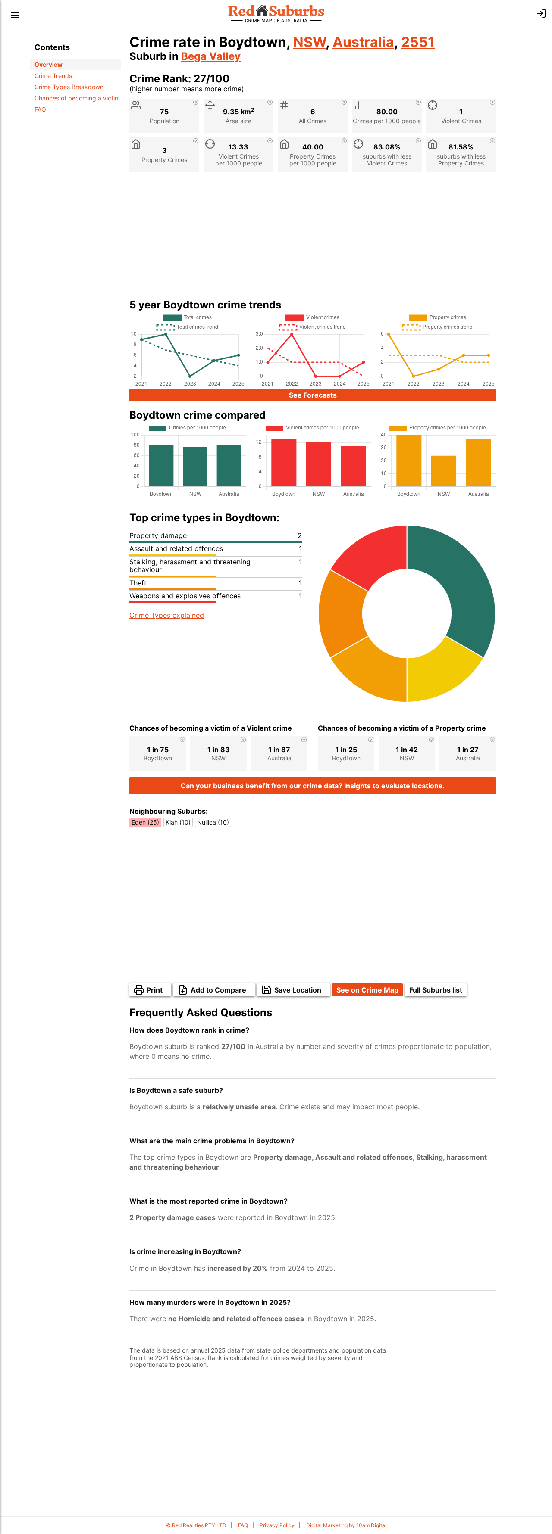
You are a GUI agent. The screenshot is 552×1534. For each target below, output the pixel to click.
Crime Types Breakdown (69, 86)
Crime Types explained (166, 615)
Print (155, 990)
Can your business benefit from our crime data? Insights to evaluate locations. (313, 785)
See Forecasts (313, 395)
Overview (48, 64)
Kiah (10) (178, 822)
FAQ (40, 109)
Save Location (297, 990)
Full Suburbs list (435, 990)
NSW (309, 42)
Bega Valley (211, 56)
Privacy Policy (277, 1525)
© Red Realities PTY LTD (196, 1525)
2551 (418, 42)
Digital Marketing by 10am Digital (346, 1525)
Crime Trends (53, 75)
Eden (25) (145, 822)
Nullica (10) (213, 822)
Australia (363, 42)
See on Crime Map (367, 990)
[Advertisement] (312, 238)
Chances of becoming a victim (77, 98)
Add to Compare (218, 990)
